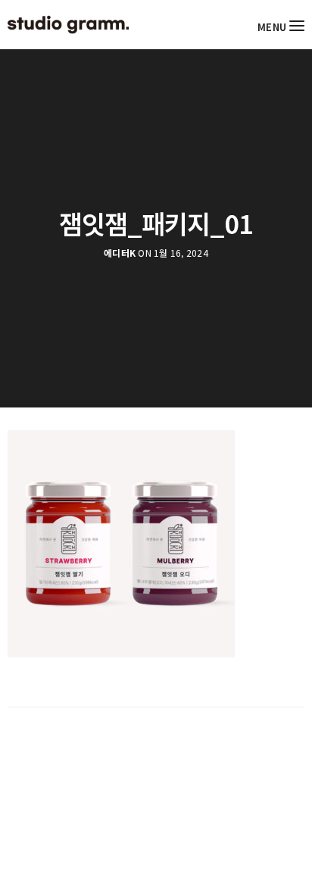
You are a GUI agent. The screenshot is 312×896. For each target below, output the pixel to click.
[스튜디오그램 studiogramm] (68, 24)
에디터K (120, 253)
